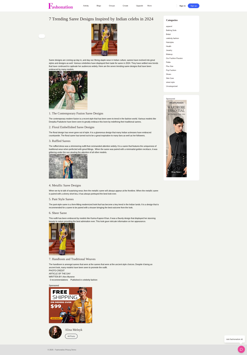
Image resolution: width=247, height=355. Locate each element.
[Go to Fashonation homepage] (60, 6)
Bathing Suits (171, 30)
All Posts (71, 336)
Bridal (168, 34)
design (109, 132)
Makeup (169, 54)
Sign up (194, 6)
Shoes (168, 74)
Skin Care (170, 78)
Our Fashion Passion (174, 58)
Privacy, (68, 350)
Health (168, 46)
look (95, 204)
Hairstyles (170, 42)
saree (101, 191)
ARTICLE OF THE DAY (60, 274)
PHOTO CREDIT (57, 270)
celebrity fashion (89, 280)
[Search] (173, 5)
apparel (169, 26)
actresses (132, 132)
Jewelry (169, 50)
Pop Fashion (171, 70)
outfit (55, 218)
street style (170, 82)
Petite (168, 62)
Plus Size (169, 66)
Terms (73, 350)
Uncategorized (172, 86)
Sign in (182, 6)
